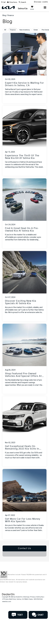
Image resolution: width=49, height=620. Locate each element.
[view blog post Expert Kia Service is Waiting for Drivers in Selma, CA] (24, 68)
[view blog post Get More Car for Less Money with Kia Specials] (24, 504)
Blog (4, 15)
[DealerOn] (8, 594)
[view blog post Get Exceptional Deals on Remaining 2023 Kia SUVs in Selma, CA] (24, 431)
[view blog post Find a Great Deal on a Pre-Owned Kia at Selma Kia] (24, 213)
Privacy (32, 597)
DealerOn (19, 597)
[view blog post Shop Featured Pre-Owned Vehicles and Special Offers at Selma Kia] (24, 359)
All (5, 30)
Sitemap (26, 597)
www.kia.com (6, 601)
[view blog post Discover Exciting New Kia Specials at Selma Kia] (24, 286)
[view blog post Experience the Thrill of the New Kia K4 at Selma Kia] (24, 141)
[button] (4, 2)
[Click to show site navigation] (45, 7)
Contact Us (24, 548)
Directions (13, 2)
